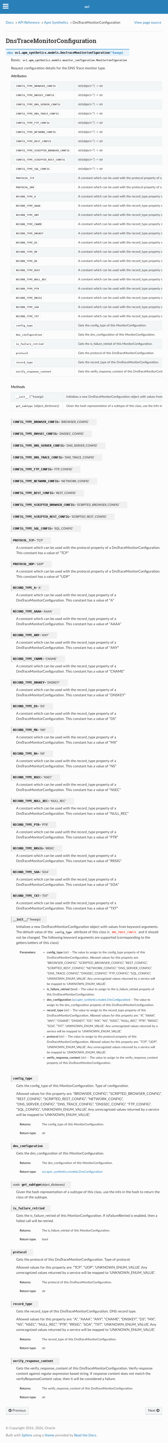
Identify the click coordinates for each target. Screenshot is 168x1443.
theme (49, 1435)
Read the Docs (85, 1435)
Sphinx (27, 1435)
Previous (19, 1410)
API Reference (29, 22)
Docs (10, 22)
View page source (147, 22)
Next (152, 1410)
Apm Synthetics (56, 22)
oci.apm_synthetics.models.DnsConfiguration (72, 1171)
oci (87, 7)
